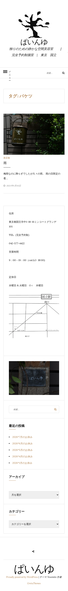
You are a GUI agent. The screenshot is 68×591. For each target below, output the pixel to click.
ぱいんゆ (34, 42)
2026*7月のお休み (22, 437)
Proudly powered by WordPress (22, 577)
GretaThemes (34, 583)
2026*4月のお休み (22, 456)
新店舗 (6, 157)
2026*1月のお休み (22, 462)
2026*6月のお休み (22, 443)
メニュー (10, 74)
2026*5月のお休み (22, 450)
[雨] (34, 134)
